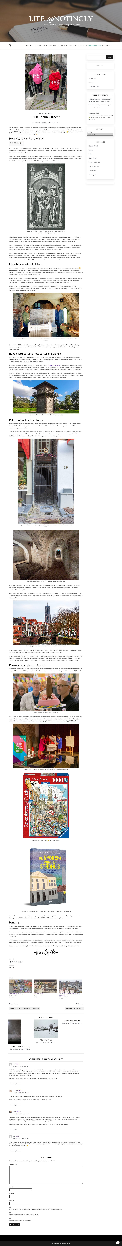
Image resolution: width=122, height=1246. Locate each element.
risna (15, 1111)
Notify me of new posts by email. (20, 1220)
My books (106, 45)
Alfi (14, 1136)
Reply (15, 1083)
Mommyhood (51, 45)
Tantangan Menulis (64, 45)
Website (12, 1200)
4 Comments (80, 1003)
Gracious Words (39, 45)
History (41, 113)
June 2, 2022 (42, 122)
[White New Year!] (46, 1028)
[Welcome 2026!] (45, 986)
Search (110, 57)
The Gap (68, 1243)
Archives (89, 132)
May (14, 1064)
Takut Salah (92, 78)
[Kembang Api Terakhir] (21, 986)
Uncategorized (93, 175)
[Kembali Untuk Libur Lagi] (14, 1032)
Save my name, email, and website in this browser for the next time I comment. (35, 1209)
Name (11, 1187)
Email (11, 1193)
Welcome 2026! (38, 993)
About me (28, 45)
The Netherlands (94, 45)
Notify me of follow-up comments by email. (24, 1214)
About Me (100, 65)
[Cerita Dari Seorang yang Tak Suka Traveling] (70, 986)
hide (22, 143)
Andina (15, 1090)
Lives (75, 45)
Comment (13, 1164)
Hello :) (91, 82)
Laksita (91, 113)
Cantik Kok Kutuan (94, 86)
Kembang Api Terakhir (15, 993)
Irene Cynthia (54, 122)
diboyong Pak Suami (54, 365)
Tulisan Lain (82, 45)
